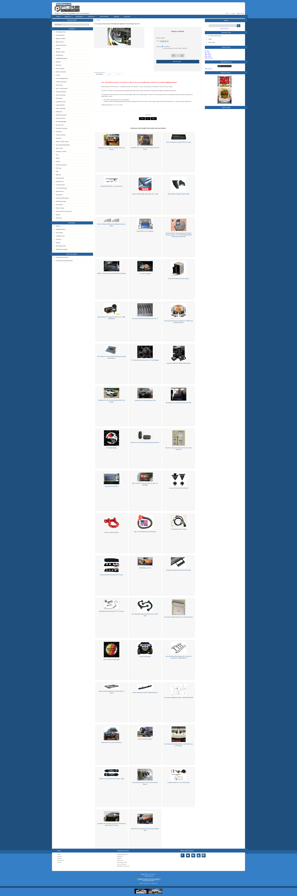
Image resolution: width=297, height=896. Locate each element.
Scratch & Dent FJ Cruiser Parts (64, 211)
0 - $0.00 (242, 13)
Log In (233, 13)
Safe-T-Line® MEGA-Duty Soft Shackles (145, 531)
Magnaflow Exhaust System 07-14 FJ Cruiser (111, 611)
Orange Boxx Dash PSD (111, 486)
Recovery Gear (59, 125)
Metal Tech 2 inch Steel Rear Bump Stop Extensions (145, 442)
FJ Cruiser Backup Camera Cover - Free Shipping (145, 360)
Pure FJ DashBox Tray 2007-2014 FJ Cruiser (178, 142)
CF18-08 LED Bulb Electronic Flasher (178, 278)
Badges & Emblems (61, 38)
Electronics (58, 65)
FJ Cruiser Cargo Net (145, 273)
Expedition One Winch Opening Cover (145, 400)
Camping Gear (59, 55)
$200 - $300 (208, 56)
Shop (58, 16)
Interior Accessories (61, 95)
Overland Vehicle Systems (62, 198)
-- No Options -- (167, 46)
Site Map (58, 242)
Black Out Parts (60, 42)
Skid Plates (58, 138)
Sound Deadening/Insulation (63, 145)
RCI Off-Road (59, 204)
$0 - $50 (207, 51)
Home (227, 13)
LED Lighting (59, 98)
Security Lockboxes (61, 135)
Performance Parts (60, 118)
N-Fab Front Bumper (145, 656)
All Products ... (59, 218)
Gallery (210, 39)
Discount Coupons (121, 864)
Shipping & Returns (60, 229)
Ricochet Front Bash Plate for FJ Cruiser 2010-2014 (178, 617)
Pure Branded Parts (61, 32)
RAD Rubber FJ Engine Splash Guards (178, 194)
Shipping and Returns (122, 854)
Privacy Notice (59, 232)
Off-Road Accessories (61, 115)
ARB (57, 171)
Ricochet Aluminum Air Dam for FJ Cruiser (111, 574)
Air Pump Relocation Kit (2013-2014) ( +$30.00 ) (175, 48)
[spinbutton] (178, 55)
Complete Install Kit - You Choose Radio (179, 782)
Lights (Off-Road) (60, 105)
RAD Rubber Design (61, 201)
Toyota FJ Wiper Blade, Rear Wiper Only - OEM (145, 194)
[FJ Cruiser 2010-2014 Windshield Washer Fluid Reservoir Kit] (119, 44)
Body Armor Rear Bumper (145, 739)
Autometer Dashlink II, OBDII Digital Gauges (178, 363)
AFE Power (58, 168)
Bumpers (99, 19)
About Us (67, 16)
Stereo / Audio (59, 148)
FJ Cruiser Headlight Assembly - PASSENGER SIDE (178, 697)
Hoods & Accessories (61, 91)
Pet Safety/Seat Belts (61, 121)
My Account (120, 860)
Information (79, 16)
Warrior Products (60, 208)
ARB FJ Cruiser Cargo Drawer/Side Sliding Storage (111, 273)
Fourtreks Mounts (60, 184)
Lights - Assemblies (60, 108)
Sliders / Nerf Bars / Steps (62, 141)
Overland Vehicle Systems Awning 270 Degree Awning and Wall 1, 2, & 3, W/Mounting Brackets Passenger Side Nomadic (178, 234)
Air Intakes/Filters (60, 35)
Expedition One (59, 181)
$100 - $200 (208, 54)
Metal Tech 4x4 (59, 191)
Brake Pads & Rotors (61, 45)
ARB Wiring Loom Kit (145, 568)
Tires (57, 154)
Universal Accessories (61, 164)
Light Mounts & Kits (60, 101)
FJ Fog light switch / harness (178, 529)
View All (59, 862)
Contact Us (91, 16)
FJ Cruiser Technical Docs (214, 35)
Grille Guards (59, 85)
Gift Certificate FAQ (60, 246)
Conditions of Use (60, 236)
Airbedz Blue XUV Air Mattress (145, 231)
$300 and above (209, 58)
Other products (208, 68)
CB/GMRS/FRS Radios (61, 58)
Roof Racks (59, 131)
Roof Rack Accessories (61, 128)
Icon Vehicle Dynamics (61, 188)
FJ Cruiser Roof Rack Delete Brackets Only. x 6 (145, 318)
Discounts (127, 16)
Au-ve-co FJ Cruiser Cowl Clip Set (178, 488)
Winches (58, 161)
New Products (104, 16)
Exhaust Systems (60, 68)
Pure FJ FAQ (211, 42)
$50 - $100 (207, 52)
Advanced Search (224, 28)
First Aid (58, 75)
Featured (59, 856)
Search (226, 20)
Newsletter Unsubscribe (62, 249)
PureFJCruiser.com (152, 874)
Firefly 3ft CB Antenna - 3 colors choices (111, 186)
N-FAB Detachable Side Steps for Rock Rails (178, 570)
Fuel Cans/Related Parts (62, 78)
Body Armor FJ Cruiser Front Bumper (111, 742)
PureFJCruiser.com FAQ (62, 257)
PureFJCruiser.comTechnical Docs (64, 260)
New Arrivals (60, 860)
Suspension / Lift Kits (61, 151)
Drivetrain (58, 61)
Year (158, 40)
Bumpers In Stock (60, 51)
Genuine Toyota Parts (61, 81)
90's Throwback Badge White (111, 659)
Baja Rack (58, 174)
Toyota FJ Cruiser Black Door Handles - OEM (111, 778)
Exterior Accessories (61, 71)
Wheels (58, 158)
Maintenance (59, 111)
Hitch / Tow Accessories (61, 88)
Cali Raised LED (60, 178)
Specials (116, 16)
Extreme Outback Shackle (111, 532)
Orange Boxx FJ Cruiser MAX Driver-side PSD (178, 402)
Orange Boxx (59, 194)
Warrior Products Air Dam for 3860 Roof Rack (145, 692)
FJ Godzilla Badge (111, 448)
